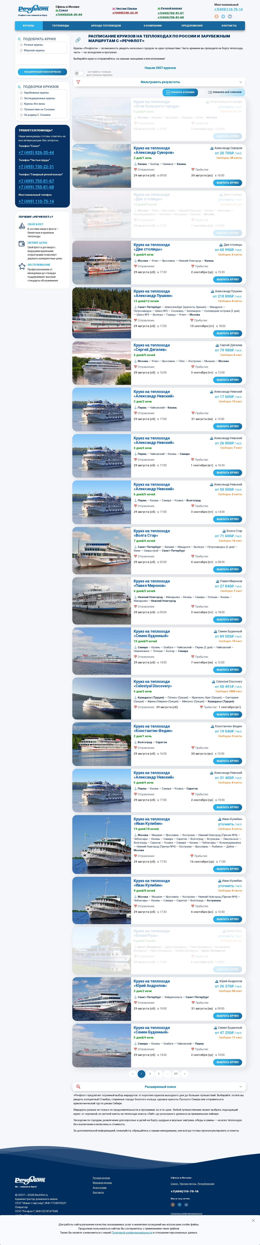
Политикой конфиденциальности (132, 1232)
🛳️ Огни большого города (224, 101)
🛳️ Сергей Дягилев (228, 345)
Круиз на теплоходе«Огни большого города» (157, 104)
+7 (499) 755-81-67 (36, 181)
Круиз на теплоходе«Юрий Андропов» (152, 983)
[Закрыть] (253, 1220)
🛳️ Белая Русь (232, 931)
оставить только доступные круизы (99, 73)
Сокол (174, 1183)
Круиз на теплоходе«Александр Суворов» (154, 150)
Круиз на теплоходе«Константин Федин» (153, 728)
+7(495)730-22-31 (125, 12)
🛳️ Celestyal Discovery (227, 681)
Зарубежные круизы (36, 92)
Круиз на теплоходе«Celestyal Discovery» (153, 683)
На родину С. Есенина (37, 114)
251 (176, 1073)
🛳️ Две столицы (230, 194)
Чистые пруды (188, 1183)
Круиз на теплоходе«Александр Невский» (154, 393)
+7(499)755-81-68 (171, 17)
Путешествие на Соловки (39, 109)
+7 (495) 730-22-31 (36, 166)
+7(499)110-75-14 (228, 9)
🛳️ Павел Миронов (229, 581)
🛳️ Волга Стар (232, 531)
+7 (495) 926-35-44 (36, 152)
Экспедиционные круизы (39, 98)
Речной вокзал (206, 1183)
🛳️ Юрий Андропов (228, 981)
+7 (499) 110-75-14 (36, 201)
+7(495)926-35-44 (69, 14)
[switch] (79, 73)
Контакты (98, 1192)
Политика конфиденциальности (186, 1213)
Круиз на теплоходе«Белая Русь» (152, 933)
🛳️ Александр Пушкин (226, 291)
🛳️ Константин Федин (226, 726)
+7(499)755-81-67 (171, 13)
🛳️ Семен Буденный (227, 631)
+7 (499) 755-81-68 (36, 187)
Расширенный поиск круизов (42, 72)
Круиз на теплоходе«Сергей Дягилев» (152, 347)
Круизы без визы (34, 103)
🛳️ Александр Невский (226, 391)
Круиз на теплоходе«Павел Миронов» (152, 583)
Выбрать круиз (228, 136)
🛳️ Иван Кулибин (230, 819)
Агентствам (99, 1187)
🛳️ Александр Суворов (226, 148)
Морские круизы (34, 50)
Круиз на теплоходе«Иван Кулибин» (152, 821)
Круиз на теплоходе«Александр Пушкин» (153, 293)
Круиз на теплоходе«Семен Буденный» (152, 633)
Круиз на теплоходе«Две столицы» (152, 196)
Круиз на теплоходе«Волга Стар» (152, 533)
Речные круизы (33, 44)
